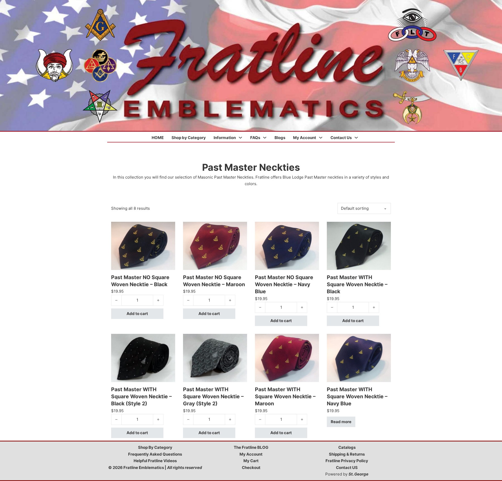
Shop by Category (189, 137)
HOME (158, 137)
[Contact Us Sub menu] (356, 138)
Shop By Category (155, 447)
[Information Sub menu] (240, 138)
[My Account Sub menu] (321, 138)
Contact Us (341, 137)
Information (225, 137)
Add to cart (137, 313)
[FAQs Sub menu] (265, 138)
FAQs (255, 137)
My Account (304, 137)
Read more (341, 421)
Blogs (280, 137)
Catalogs (347, 447)
